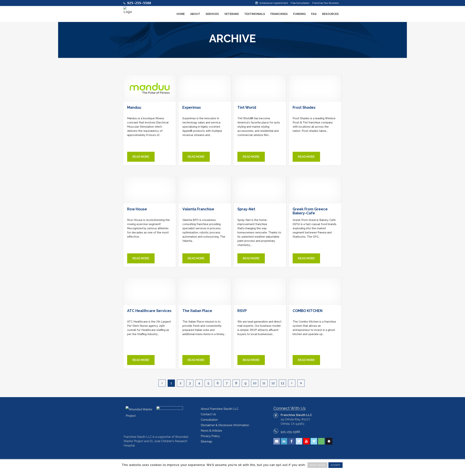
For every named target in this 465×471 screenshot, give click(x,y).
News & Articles (211, 430)
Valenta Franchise (198, 209)
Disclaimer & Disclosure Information (225, 425)
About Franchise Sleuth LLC (219, 409)
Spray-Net (246, 209)
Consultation (209, 419)
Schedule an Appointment (273, 3)
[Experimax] (205, 88)
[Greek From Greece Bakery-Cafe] (315, 189)
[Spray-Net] (260, 189)
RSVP (242, 311)
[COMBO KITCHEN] (315, 291)
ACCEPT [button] (335, 465)
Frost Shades (304, 107)
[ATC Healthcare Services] (150, 291)
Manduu (134, 107)
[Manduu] (150, 88)
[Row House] (150, 189)
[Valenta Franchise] (205, 189)
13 (282, 383)
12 (273, 383)
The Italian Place (197, 311)
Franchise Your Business (325, 3)
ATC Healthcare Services (149, 311)
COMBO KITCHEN (307, 311)
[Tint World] (260, 88)
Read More (140, 156)
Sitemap (206, 441)
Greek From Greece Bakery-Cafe (310, 211)
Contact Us (208, 414)
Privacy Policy (210, 436)
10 (254, 383)
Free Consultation (300, 3)
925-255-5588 (290, 432)
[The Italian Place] (205, 291)
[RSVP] (260, 291)
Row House (137, 209)
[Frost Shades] (315, 88)
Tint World (246, 107)
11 (263, 383)
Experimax (191, 107)
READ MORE (317, 465)
